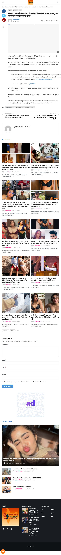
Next (12, 330)
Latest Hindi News (18, 107)
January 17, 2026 (17, 247)
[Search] (58, 2)
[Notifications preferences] (3, 551)
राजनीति (52, 509)
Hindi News (9, 107)
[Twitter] (7, 528)
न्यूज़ (20, 10)
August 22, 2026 (33, 514)
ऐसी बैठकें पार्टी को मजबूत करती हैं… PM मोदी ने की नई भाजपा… (34, 510)
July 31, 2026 (16, 171)
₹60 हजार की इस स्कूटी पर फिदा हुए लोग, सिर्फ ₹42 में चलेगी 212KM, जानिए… (34, 520)
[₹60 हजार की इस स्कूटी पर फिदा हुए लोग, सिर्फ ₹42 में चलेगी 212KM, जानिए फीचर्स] (25, 520)
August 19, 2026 (27, 488)
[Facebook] (3, 528)
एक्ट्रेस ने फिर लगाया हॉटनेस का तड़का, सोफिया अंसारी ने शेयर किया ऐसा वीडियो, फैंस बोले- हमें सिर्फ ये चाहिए (45, 317)
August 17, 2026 (46, 208)
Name (4, 360)
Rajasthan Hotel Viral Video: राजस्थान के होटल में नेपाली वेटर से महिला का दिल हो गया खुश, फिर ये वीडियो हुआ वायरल (16, 167)
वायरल (3, 162)
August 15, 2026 (46, 282)
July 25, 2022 (16, 21)
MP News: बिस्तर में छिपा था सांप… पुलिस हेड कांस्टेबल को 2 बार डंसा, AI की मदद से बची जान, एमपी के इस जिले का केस (16, 317)
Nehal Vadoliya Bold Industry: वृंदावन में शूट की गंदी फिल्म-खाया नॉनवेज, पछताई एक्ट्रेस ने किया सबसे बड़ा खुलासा (44, 204)
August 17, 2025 (46, 321)
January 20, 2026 (46, 170)
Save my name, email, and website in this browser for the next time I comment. (25, 382)
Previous (5, 330)
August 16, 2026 (16, 284)
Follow (27, 127)
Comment (5, 344)
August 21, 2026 (46, 245)
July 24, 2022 (31, 84)
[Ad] (30, 405)
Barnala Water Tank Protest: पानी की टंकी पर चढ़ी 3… (26, 469)
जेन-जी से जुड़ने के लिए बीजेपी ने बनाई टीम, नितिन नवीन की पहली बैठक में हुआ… (34, 530)
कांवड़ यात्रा (27, 107)
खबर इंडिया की (31, 546)
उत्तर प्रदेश (15, 10)
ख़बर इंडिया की (16, 19)
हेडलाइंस (43, 516)
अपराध (10, 10)
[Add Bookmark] (4, 27)
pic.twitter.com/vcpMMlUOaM (44, 79)
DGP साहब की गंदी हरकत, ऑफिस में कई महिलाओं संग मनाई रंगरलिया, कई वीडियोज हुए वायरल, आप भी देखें (45, 166)
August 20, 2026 (16, 210)
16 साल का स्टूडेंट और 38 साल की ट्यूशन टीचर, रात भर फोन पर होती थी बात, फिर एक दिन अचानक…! (45, 242)
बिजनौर (32, 107)
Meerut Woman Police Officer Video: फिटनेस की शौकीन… (27, 478)
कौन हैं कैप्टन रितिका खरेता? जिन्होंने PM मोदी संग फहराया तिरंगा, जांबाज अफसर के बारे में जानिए (44, 279)
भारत (43, 513)
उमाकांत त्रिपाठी (8, 172)
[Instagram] (11, 528)
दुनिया (52, 513)
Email (4, 367)
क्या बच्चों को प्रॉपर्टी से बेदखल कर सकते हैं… (22, 486)
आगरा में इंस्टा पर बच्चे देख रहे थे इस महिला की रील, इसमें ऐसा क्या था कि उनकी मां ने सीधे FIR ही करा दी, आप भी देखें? (15, 243)
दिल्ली (33, 162)
